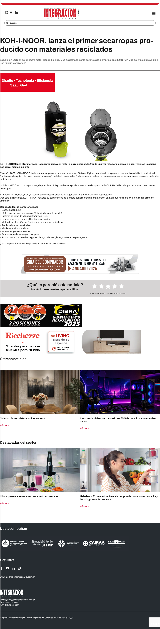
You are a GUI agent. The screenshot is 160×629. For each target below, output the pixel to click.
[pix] (1, 365)
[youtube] (11, 12)
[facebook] (1, 568)
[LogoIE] (61, 9)
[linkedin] (16, 12)
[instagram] (6, 12)
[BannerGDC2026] (80, 256)
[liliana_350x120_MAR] (27, 74)
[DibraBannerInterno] (41, 304)
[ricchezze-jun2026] (70, 331)
